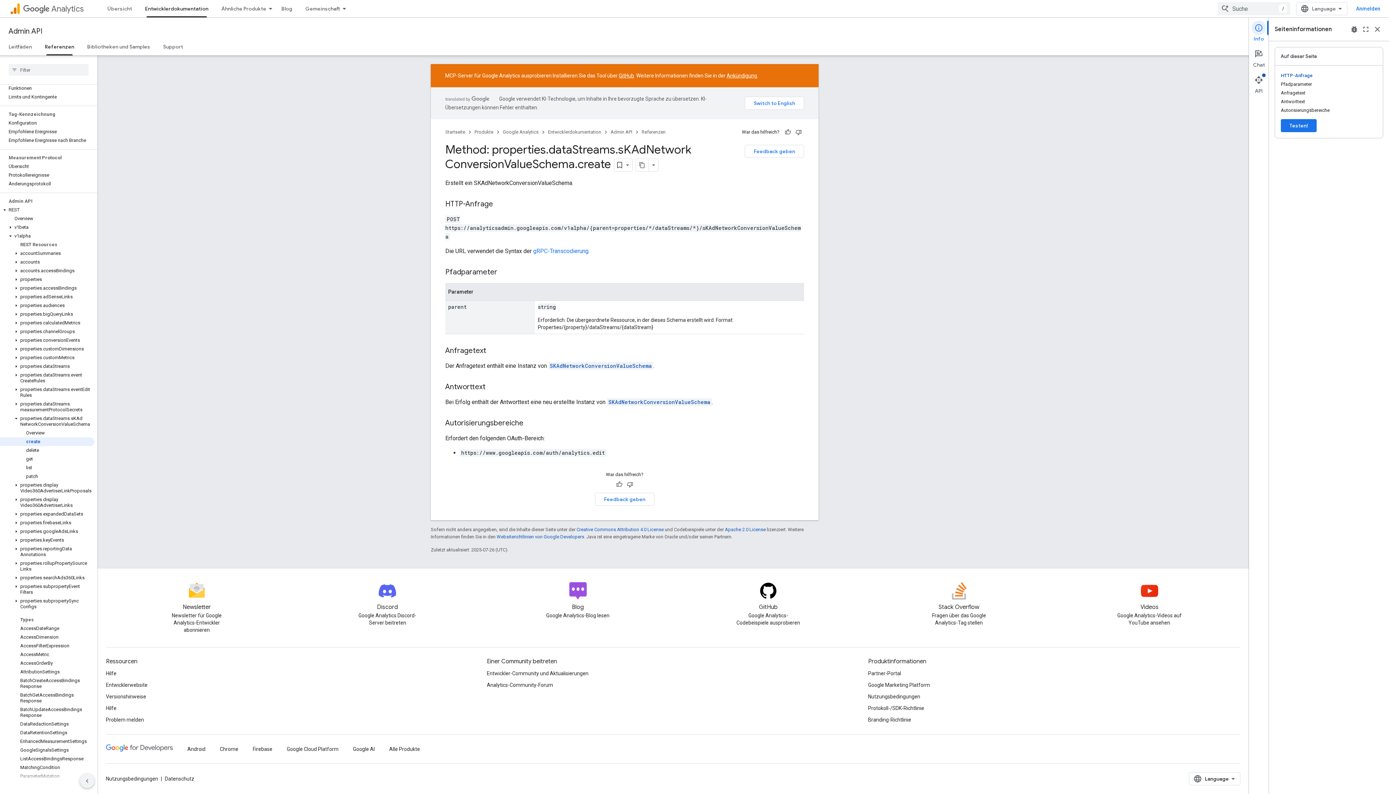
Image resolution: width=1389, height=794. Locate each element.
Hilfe (111, 673)
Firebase (262, 749)
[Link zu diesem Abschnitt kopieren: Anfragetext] (493, 351)
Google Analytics (521, 132)
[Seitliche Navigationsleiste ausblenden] (87, 781)
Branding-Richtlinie (889, 720)
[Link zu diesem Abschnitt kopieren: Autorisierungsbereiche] (530, 423)
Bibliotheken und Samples (118, 46)
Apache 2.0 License (745, 529)
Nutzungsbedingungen (894, 697)
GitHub (626, 76)
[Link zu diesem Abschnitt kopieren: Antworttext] (492, 387)
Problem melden (125, 720)
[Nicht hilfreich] (798, 132)
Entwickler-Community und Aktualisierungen (538, 673)
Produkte (484, 132)
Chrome (229, 749)
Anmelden (1368, 9)
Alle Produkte (404, 749)
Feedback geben (774, 151)
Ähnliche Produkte (243, 8)
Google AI (364, 749)
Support (173, 46)
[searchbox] (49, 70)
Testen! (1299, 125)
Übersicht (119, 8)
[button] (47, 210)
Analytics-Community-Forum (520, 685)
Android (196, 749)
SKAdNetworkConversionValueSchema (601, 365)
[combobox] (1254, 8)
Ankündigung (742, 76)
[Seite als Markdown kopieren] (642, 165)
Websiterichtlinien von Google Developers (540, 536)
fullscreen (1366, 29)
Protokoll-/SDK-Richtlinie (896, 708)
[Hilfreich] (787, 132)
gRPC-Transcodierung (561, 251)
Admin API (25, 31)
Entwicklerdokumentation (176, 8)
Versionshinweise (126, 697)
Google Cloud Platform (313, 749)
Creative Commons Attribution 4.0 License (620, 529)
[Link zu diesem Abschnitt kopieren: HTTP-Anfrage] (500, 204)
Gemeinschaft (322, 8)
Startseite (455, 132)
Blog (286, 8)
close (1377, 29)
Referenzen (59, 46)
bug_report (1354, 29)
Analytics (67, 9)
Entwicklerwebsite (127, 685)
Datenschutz (179, 779)
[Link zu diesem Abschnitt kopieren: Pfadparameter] (504, 272)
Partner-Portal (884, 673)
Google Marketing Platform (899, 685)
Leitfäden (20, 46)
